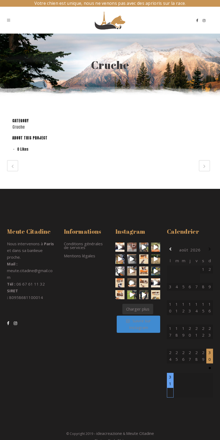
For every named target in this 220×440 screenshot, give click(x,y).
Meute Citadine (140, 433)
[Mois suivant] (209, 249)
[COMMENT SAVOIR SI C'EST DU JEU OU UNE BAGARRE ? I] (155, 294)
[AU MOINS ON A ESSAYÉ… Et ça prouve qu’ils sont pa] (131, 271)
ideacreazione (109, 433)
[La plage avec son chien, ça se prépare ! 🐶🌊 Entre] (143, 271)
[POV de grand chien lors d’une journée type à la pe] (131, 259)
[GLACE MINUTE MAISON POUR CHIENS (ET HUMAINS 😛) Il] (119, 259)
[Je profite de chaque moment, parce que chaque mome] (131, 247)
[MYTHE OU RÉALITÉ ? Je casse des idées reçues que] (143, 282)
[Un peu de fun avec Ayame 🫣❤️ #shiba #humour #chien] (155, 259)
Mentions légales (79, 256)
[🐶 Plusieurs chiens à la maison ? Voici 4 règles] (143, 247)
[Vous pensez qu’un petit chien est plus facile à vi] (155, 247)
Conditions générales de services (83, 245)
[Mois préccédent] (170, 249)
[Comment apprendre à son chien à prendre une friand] (143, 294)
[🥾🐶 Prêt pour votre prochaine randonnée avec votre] (143, 259)
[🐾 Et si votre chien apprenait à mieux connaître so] (155, 271)
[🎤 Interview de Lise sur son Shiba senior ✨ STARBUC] (119, 247)
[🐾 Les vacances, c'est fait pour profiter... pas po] (119, 294)
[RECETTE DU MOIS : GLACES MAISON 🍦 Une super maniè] (131, 282)
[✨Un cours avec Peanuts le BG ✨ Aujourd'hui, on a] (119, 271)
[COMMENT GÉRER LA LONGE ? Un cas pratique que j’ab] (131, 294)
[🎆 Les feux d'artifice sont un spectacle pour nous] (119, 282)
